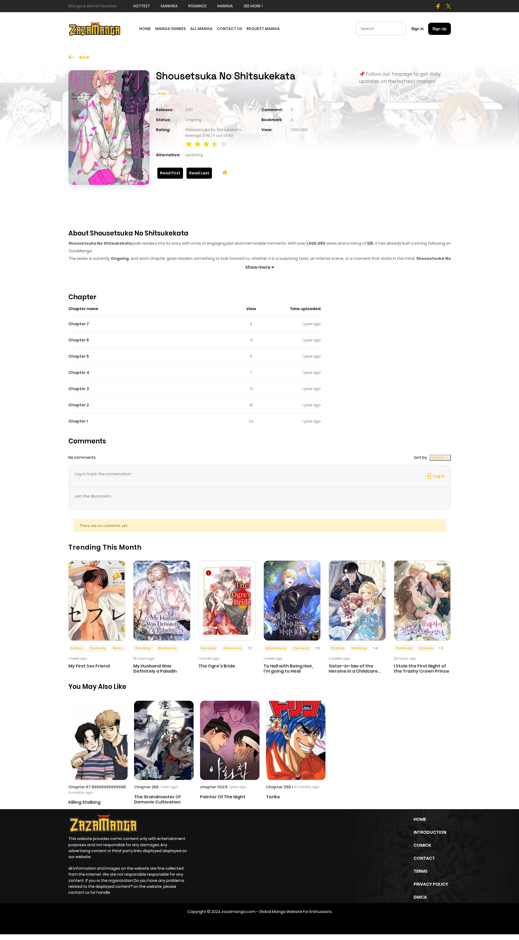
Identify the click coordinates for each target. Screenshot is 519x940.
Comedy (98, 648)
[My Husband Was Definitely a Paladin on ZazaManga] (162, 600)
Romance (122, 648)
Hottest (141, 6)
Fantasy (143, 648)
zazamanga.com (238, 911)
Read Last (199, 173)
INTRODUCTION (430, 832)
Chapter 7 (78, 324)
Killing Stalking (84, 802)
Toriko (273, 797)
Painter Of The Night (222, 797)
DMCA (420, 897)
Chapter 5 (78, 356)
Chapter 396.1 (279, 787)
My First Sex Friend (89, 666)
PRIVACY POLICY (431, 884)
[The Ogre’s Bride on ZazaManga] (227, 600)
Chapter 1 (78, 421)
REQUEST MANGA (263, 28)
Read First (170, 173)
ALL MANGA (201, 28)
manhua (225, 6)
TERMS (421, 871)
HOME (145, 28)
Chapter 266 (146, 787)
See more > (253, 6)
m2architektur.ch (258, 923)
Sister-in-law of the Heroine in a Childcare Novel (353, 671)
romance (197, 6)
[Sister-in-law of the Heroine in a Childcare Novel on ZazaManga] (357, 600)
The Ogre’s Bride (216, 666)
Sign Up (439, 28)
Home (420, 819)
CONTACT (424, 858)
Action (77, 648)
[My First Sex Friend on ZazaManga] (97, 600)
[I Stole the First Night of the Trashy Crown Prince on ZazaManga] (422, 600)
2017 (189, 109)
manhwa (169, 6)
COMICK (422, 845)
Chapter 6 (78, 340)
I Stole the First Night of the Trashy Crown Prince (421, 668)
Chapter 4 (78, 372)
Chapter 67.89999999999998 (97, 787)
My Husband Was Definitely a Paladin (155, 668)
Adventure (276, 648)
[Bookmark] (224, 172)
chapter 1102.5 (214, 787)
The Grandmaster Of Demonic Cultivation (157, 799)
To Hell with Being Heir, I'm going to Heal (288, 668)
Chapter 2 (78, 405)
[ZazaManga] (94, 28)
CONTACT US (229, 28)
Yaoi (162, 93)
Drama (337, 648)
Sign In (417, 28)
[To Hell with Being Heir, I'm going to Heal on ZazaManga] (292, 600)
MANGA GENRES (170, 28)
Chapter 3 (78, 388)
